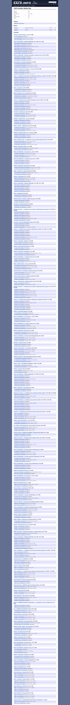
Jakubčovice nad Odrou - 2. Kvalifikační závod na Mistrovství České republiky (29, 392)
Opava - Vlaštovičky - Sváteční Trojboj (21, 679)
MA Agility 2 (16, 540)
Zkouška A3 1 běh (17, 496)
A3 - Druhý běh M (17, 358)
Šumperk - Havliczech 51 (19, 590)
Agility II (15, 553)
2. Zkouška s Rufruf (17, 149)
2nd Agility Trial (17, 435)
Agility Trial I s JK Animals (18, 473)
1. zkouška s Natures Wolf (18, 167)
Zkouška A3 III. (16, 123)
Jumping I (16, 555)
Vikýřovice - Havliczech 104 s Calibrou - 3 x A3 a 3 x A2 (25, 68)
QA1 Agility (16, 101)
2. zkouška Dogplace (18, 314)
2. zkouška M (16, 115)
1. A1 (15, 649)
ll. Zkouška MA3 (17, 515)
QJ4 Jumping (16, 82)
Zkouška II (16, 279)
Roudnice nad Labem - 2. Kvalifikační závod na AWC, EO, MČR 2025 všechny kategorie (31, 209)
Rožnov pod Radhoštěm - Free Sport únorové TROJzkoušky (26, 463)
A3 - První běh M (17, 359)
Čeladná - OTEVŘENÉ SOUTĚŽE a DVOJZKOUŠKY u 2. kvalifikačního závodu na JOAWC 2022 (33, 602)
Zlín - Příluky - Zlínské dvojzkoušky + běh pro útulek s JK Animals (27, 425)
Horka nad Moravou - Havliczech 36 (21, 692)
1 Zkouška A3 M (17, 94)
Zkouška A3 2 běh (17, 498)
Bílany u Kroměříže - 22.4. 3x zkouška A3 (22, 93)
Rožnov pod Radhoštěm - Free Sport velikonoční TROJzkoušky (26, 456)
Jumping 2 (16, 418)
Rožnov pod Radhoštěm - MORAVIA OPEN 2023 (23, 374)
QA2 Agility (16, 103)
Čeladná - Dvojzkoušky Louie (20, 482)
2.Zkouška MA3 (17, 58)
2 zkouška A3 (16, 452)
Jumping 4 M (16, 406)
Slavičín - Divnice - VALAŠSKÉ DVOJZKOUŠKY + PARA (25, 363)
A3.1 (15, 370)
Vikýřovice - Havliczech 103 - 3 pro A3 (21, 118)
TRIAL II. (15, 569)
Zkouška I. (16, 70)
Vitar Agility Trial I (17, 633)
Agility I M (16, 396)
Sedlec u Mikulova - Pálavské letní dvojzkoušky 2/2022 (25, 519)
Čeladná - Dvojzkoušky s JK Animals (21, 330)
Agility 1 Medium (17, 43)
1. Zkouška (16, 200)
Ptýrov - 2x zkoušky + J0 (19, 87)
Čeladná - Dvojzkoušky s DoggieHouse (21, 251)
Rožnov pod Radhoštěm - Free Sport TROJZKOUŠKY (24, 494)
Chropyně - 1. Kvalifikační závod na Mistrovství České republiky (27, 411)
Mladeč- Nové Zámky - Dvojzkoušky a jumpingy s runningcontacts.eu (28, 531)
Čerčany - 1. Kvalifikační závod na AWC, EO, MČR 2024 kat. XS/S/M (27, 299)
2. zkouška (16, 225)
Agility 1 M (16, 375)
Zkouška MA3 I (16, 205)
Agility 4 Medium (17, 48)
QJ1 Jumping (16, 106)
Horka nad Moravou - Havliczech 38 (21, 672)
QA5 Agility (16, 79)
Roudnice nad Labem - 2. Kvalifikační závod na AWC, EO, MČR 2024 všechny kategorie (31, 286)
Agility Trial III (16, 563)
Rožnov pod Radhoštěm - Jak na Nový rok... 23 (23, 475)
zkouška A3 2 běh (17, 510)
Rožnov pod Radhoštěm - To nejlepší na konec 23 (24, 323)
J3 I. (15, 36)
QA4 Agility (16, 77)
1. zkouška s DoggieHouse (19, 253)
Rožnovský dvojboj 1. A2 (18, 622)
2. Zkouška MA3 (17, 65)
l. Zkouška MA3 (17, 517)
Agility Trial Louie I (17, 484)
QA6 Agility (16, 80)
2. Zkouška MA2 (17, 612)
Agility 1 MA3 (16, 184)
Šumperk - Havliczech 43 (19, 565)
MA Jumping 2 (16, 546)
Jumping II (16, 577)
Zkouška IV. (16, 354)
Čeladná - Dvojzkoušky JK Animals (21, 470)
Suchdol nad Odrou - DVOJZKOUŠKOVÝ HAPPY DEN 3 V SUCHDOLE (28, 699)
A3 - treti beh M (17, 361)
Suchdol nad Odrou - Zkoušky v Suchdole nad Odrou (24, 198)
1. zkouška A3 (16, 451)
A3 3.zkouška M (17, 268)
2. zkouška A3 (16, 459)
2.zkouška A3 (16, 319)
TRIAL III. (15, 697)
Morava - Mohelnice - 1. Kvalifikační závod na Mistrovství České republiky (29, 571)
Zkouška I (16, 277)
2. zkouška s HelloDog (18, 244)
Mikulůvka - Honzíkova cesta (19, 342)
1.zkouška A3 (16, 318)
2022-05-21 (16, 27)
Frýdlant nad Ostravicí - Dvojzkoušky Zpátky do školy (24, 356)
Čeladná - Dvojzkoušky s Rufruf (20, 146)
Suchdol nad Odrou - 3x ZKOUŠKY (21, 558)
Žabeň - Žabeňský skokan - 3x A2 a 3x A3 (22, 263)
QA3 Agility (16, 104)
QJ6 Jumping (16, 85)
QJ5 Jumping (16, 218)
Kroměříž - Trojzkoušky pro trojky (20, 111)
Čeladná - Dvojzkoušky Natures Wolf (21, 246)
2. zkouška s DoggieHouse (19, 254)
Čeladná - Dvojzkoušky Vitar (19, 631)
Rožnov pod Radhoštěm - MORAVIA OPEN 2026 (23, 41)
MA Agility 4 (16, 543)
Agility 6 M (16, 404)
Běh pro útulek (16, 427)
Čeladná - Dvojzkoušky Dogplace (20, 311)
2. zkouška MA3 (17, 390)
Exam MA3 (16, 382)
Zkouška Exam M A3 (17, 548)
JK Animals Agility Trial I (18, 656)
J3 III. (15, 39)
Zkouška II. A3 (16, 135)
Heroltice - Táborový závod (19, 368)
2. (14, 645)
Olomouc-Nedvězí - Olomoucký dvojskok (22, 579)
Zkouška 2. (16, 491)
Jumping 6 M (16, 409)
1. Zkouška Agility (17, 332)
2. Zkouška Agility (17, 333)
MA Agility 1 (16, 538)
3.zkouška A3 (16, 321)
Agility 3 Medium (17, 46)
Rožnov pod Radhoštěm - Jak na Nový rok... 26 (23, 151)
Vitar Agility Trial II (17, 640)
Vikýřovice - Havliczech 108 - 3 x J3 (21, 34)
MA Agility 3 (16, 541)
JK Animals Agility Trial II (18, 657)
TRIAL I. (15, 567)
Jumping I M (16, 397)
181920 (15, 23)
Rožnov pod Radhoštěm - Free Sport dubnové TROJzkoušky (26, 449)
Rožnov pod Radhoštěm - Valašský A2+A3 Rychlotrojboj (25, 507)
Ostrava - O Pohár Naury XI (19, 176)
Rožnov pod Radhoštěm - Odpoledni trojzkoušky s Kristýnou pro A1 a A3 (28, 55)
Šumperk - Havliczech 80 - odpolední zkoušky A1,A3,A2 (25, 281)
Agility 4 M (16, 189)
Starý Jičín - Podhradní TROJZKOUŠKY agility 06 (24, 222)
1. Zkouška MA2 (17, 610)
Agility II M (16, 394)
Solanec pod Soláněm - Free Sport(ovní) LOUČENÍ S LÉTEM (26, 501)
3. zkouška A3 (16, 461)
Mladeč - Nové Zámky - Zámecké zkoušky (22, 170)
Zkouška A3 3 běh (17, 499)
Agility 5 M (16, 403)
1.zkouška (16, 428)
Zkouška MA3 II (17, 207)
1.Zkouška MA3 (17, 56)
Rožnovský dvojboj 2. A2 (18, 624)
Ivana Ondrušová (21, 23)
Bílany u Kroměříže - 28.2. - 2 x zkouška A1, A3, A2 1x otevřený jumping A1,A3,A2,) (30, 139)
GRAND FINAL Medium (18, 49)
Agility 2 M (16, 186)
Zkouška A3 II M (17, 344)
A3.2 (15, 372)
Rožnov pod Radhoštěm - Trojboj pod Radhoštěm (24, 659)
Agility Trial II (16, 505)
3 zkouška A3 (16, 454)
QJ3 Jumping (16, 109)
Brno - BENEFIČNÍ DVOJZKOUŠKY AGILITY (22, 608)
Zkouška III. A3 (16, 137)
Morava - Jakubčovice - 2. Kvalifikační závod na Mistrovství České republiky (29, 550)
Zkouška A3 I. (16, 120)
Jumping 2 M (16, 385)
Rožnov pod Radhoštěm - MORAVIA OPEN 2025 (23, 183)
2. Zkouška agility (17, 196)
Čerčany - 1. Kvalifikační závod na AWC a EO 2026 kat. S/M (26, 99)
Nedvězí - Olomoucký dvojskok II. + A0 (21, 420)
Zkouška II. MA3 (17, 533)
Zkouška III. (16, 73)
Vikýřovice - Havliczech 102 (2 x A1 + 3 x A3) (23, 132)
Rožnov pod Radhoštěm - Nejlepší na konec (22, 647)
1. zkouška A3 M (17, 89)
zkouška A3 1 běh (17, 508)
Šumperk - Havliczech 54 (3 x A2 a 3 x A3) (22, 524)
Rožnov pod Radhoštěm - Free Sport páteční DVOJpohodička (26, 335)
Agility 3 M (16, 188)
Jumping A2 (16, 597)
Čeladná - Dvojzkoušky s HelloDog (21, 240)
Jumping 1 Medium (17, 51)
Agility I (15, 572)
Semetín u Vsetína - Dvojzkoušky (20, 514)
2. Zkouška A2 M (17, 629)
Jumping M (16, 141)
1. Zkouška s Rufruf (17, 148)
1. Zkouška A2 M (17, 628)
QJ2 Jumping (16, 108)
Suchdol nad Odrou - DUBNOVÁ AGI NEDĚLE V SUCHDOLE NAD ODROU (29, 432)
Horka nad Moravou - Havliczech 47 (21, 487)
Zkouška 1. (16, 489)
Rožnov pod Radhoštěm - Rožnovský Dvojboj (23, 621)
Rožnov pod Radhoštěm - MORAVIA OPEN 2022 (23, 536)
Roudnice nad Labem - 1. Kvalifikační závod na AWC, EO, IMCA (26, 437)
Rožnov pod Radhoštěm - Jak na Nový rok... (23, 642)
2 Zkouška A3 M (17, 96)
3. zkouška (16, 156)
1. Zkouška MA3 (17, 172)
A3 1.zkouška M (17, 265)
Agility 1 (15, 413)
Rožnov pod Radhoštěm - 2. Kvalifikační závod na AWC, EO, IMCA (27, 399)
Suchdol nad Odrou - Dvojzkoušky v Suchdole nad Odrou (25, 270)
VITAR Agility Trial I (17, 668)
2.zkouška (16, 430)
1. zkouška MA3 (17, 63)
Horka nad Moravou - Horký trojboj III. (21, 595)
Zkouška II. (16, 72)
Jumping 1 (16, 416)
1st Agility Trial (16, 434)
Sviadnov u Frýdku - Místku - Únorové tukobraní (23, 626)
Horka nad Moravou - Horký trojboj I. (21, 614)
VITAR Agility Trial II (17, 670)
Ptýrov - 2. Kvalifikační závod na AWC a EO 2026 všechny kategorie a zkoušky (29, 75)
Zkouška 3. (16, 492)
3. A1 (15, 652)
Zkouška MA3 (16, 181)
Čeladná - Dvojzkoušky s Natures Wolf (21, 165)
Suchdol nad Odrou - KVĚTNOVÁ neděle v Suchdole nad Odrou (26, 585)
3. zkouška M (16, 116)
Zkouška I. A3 (16, 134)
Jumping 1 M (16, 191)
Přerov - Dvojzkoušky (18, 193)
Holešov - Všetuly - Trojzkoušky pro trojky (22, 125)
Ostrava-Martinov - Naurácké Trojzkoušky (22, 62)
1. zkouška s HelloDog (18, 242)
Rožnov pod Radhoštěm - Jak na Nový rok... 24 (23, 316)
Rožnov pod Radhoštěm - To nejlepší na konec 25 (24, 158)
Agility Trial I (16, 503)
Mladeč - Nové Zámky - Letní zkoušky (21, 387)
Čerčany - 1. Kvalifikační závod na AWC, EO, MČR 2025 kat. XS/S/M (27, 229)
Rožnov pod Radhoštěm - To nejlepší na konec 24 (24, 256)
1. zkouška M (16, 113)
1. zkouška (16, 153)
